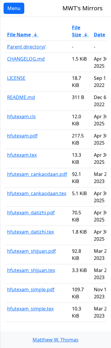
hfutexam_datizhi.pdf (31, 212)
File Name (19, 34)
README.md (21, 97)
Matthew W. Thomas (55, 339)
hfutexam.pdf (22, 135)
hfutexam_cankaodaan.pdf (37, 174)
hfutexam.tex (22, 155)
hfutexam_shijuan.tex (31, 270)
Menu (13, 8)
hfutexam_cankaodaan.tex (36, 193)
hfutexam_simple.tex (30, 308)
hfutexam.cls (21, 116)
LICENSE (16, 78)
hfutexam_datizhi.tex (30, 232)
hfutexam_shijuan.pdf (31, 251)
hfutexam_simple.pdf (30, 289)
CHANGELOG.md (26, 59)
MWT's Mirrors (82, 8)
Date (99, 34)
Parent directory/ (26, 46)
